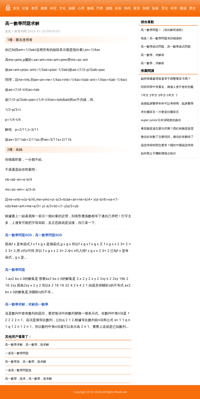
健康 (44, 8)
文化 (62, 8)
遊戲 (109, 8)
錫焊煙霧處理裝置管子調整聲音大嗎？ (166, 78)
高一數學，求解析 (152, 63)
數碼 (90, 8)
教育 (34, 8)
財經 (146, 8)
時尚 (127, 8)
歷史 (192, 8)
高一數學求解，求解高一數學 (26, 304)
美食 (118, 8)
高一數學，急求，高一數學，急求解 (28, 378)
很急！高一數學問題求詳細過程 (161, 38)
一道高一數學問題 (17, 353)
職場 (183, 8)
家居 (136, 8)
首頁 (16, 8)
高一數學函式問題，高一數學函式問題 (166, 46)
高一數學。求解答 (152, 55)
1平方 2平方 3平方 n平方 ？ (159, 95)
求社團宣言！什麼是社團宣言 (160, 112)
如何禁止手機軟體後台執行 (158, 153)
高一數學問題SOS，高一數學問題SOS (33, 235)
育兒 (164, 8)
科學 (174, 8)
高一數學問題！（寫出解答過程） (163, 30)
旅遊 (155, 8)
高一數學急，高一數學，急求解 (25, 361)
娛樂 (72, 8)
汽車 (99, 8)
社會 (25, 8)
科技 (53, 8)
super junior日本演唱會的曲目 (161, 120)
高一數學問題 (15, 270)
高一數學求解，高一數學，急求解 (27, 344)
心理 (81, 8)
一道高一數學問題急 (18, 370)
